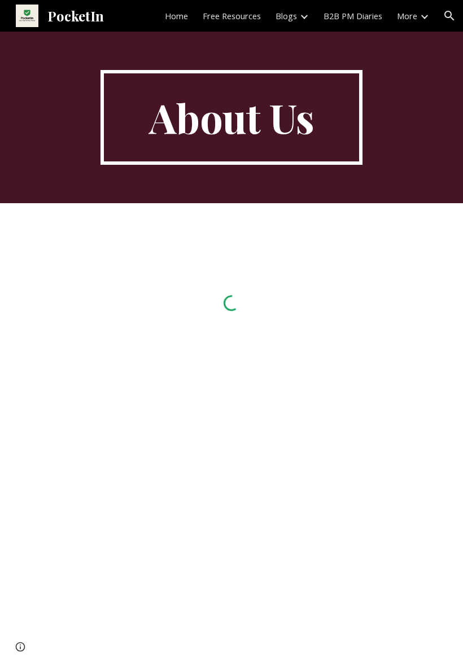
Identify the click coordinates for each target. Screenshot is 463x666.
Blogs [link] (286, 15)
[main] (232, 117)
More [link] (407, 15)
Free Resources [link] (232, 15)
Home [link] (176, 15)
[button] (449, 15)
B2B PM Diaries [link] (353, 15)
